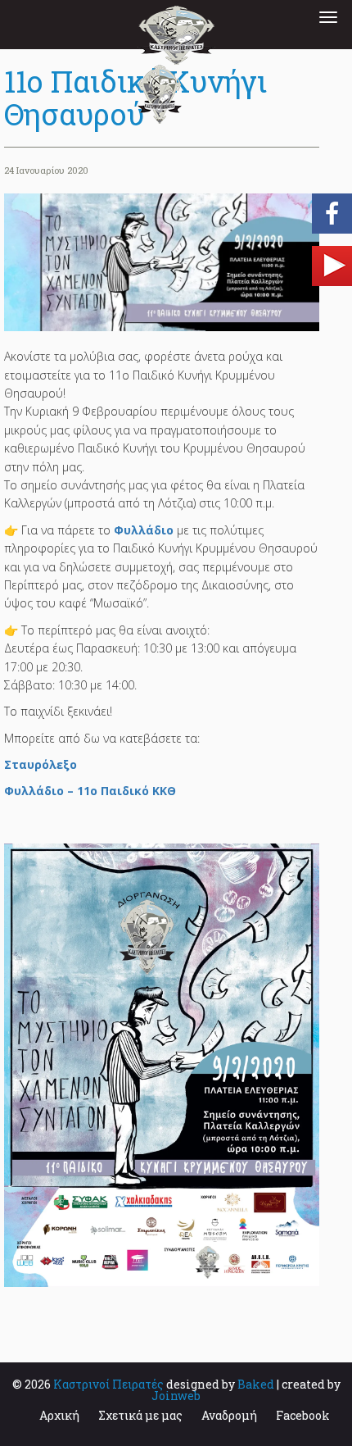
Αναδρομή (229, 1415)
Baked (255, 1384)
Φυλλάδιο (144, 530)
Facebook (303, 1415)
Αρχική (59, 1415)
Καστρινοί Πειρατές (108, 1384)
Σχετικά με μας (140, 1415)
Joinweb (176, 1395)
